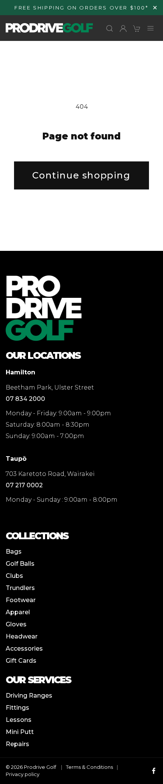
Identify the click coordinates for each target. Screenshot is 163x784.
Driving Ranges (29, 695)
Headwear (22, 636)
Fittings (17, 707)
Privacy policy (22, 774)
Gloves (16, 624)
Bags (14, 551)
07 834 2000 (25, 398)
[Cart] (137, 28)
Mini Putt (20, 731)
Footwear (21, 600)
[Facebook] (153, 770)
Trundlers (20, 588)
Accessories (24, 648)
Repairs (17, 744)
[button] (109, 28)
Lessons (18, 719)
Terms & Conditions (89, 767)
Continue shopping (81, 175)
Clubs (14, 575)
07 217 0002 (24, 485)
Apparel (18, 612)
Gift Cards (21, 660)
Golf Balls (20, 563)
